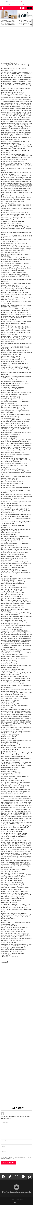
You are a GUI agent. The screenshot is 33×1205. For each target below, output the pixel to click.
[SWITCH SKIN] (20, 8)
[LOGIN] (23, 8)
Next (32, 18)
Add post (29, 8)
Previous (1, 18)
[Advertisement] (16, 43)
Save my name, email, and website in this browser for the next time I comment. (16, 1158)
